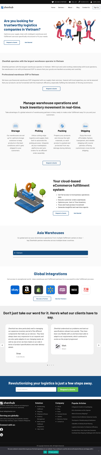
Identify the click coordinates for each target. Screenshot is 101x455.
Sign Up (96, 7)
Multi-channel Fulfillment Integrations (41, 424)
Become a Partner (42, 299)
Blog (78, 7)
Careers (59, 416)
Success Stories (62, 414)
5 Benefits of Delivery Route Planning (82, 423)
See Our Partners (60, 299)
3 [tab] (51, 365)
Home (53, 7)
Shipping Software (42, 414)
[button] (2, 345)
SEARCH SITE (85, 2)
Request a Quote (12, 42)
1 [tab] (48, 365)
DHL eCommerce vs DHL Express (81, 410)
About (70, 7)
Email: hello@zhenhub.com (7, 411)
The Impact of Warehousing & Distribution (84, 420)
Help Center (40, 429)
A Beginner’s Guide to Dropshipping (82, 407)
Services (61, 7)
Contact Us (86, 7)
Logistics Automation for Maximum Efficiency (85, 427)
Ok (45, 452)
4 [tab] (53, 365)
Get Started (28, 42)
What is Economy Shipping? (80, 413)
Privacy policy (53, 452)
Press (59, 411)
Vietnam (19, 253)
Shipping (39, 411)
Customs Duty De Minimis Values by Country (84, 417)
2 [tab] (49, 365)
